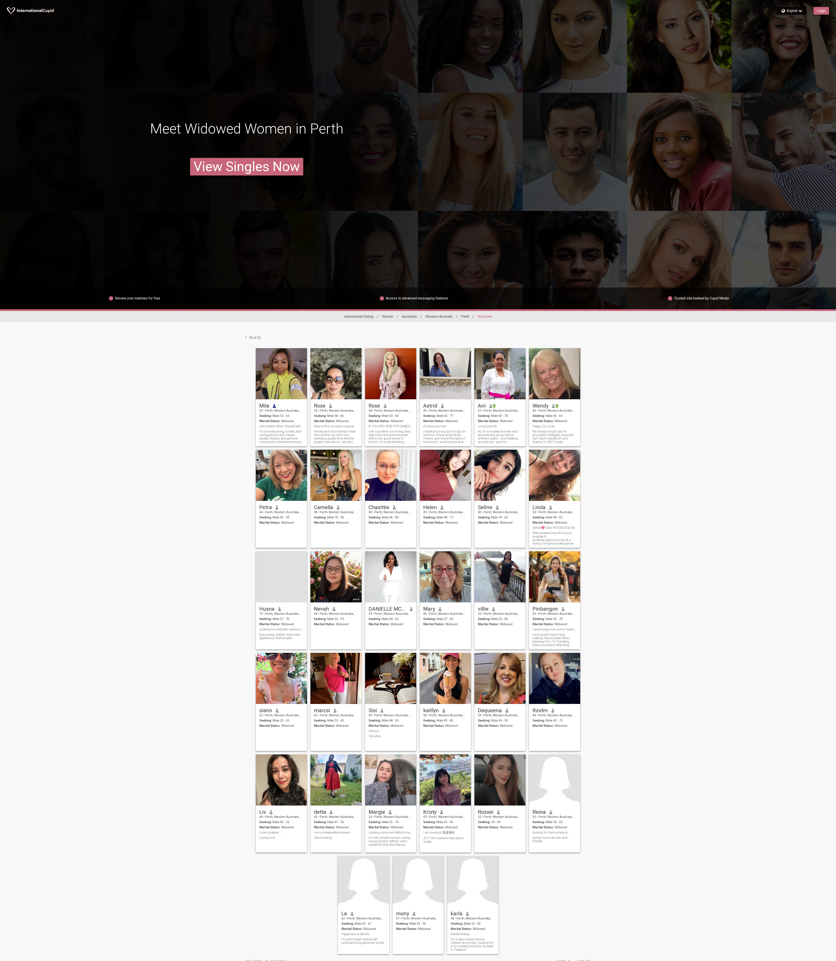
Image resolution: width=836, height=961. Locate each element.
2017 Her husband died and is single (443, 839)
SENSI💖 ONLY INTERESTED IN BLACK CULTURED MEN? (555, 528)
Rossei (485, 812)
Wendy (540, 406)
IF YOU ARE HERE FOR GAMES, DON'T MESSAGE (391, 426)
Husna (267, 609)
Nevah (321, 609)
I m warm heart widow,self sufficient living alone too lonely (362, 941)
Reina (539, 812)
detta (320, 812)
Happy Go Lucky (544, 426)
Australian (409, 316)
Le (344, 914)
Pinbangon (545, 609)
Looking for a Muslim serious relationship (281, 629)
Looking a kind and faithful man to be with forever (391, 832)
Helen (430, 507)
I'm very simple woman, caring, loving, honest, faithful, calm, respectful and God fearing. (390, 841)
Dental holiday (460, 934)
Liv (262, 812)
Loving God (267, 837)
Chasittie (379, 507)
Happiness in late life (355, 934)
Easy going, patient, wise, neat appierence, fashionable (279, 636)
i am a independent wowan (332, 832)
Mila (264, 406)
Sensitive (375, 736)
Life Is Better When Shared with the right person (281, 426)
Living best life (487, 426)
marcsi (322, 710)
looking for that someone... (551, 832)
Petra (265, 507)
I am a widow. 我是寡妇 (439, 832)
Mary (429, 609)
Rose (319, 406)
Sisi (373, 710)
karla (456, 914)
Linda (539, 507)
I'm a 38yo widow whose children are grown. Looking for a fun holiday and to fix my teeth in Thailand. (472, 944)
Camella (323, 507)
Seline (485, 507)
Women (387, 316)
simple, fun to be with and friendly (550, 839)
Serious (374, 731)
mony (402, 914)
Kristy (430, 812)
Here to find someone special (334, 426)
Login (821, 11)
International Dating (358, 316)
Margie (377, 812)
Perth (465, 316)
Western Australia (438, 316)
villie (483, 609)
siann (265, 710)
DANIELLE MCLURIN (387, 609)
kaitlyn (431, 710)
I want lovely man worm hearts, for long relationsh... (555, 629)
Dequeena (490, 710)
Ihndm (540, 710)
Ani (482, 406)
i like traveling (323, 837)
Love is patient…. (270, 832)
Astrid (430, 406)
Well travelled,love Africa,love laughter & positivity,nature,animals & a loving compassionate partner (553, 538)
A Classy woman (435, 426)
